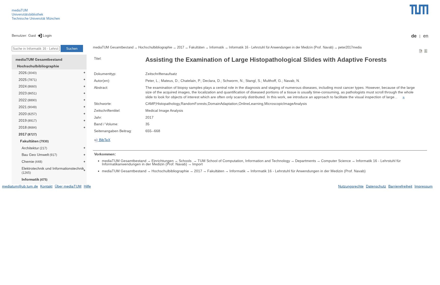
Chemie (32, 161)
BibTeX (104, 140)
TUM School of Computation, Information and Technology (244, 161)
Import (197, 164)
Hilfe (87, 186)
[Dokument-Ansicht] (420, 50)
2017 (28, 134)
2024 (28, 86)
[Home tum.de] (419, 9)
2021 (28, 107)
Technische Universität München (36, 18)
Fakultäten (34, 141)
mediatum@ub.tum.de (20, 186)
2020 (28, 114)
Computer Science (336, 161)
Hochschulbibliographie (38, 66)
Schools (186, 161)
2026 (28, 73)
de (414, 36)
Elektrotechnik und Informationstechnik (53, 170)
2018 (28, 127)
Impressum (424, 186)
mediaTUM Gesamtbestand (39, 59)
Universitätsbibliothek (27, 14)
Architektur (34, 148)
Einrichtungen (163, 161)
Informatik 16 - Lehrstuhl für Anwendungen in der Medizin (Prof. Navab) (281, 47)
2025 (28, 80)
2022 (28, 100)
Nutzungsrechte (351, 186)
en (425, 36)
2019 (28, 120)
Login (47, 35)
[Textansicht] (425, 50)
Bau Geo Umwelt (39, 155)
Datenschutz (376, 186)
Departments (305, 161)
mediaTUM (20, 10)
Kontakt (46, 186)
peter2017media (350, 47)
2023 (28, 93)
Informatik (34, 179)
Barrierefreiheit (400, 186)
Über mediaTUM (68, 186)
